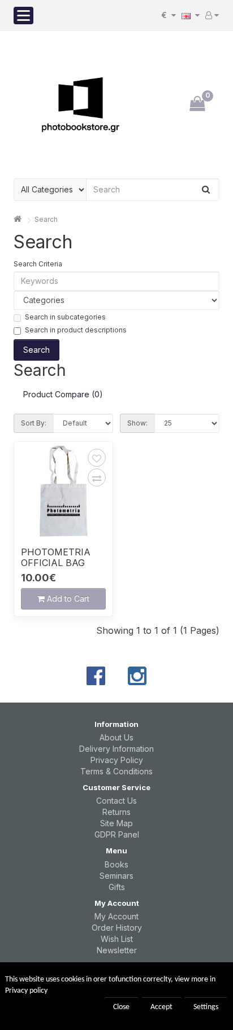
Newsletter (117, 950)
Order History (117, 927)
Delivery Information (116, 748)
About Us (116, 737)
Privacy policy (26, 991)
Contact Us (116, 800)
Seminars (116, 875)
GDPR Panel (116, 834)
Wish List (117, 939)
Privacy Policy (116, 760)
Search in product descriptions (76, 330)
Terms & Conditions (116, 771)
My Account (116, 916)
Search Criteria (38, 264)
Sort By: (33, 423)
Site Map (116, 823)
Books (116, 864)
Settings (205, 1007)
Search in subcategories (65, 317)
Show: (137, 423)
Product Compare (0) (63, 394)
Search (46, 219)
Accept (161, 1007)
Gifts (117, 887)
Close (121, 1007)
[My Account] (212, 15)
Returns (116, 812)
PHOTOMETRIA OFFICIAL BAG (55, 557)
